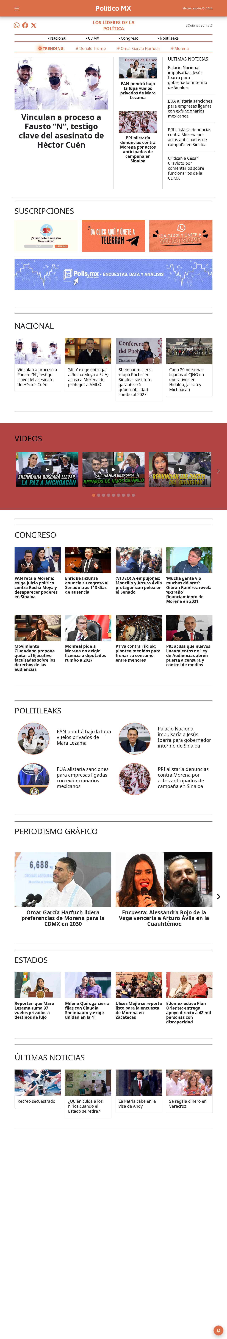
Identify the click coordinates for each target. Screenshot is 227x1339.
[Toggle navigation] (17, 8)
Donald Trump (92, 48)
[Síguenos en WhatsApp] (17, 25)
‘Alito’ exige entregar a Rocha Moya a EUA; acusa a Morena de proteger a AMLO (88, 377)
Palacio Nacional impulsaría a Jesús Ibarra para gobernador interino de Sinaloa (187, 77)
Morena (182, 48)
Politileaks (169, 38)
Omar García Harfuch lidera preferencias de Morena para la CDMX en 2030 (62, 918)
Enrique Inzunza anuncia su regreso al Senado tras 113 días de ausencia (87, 585)
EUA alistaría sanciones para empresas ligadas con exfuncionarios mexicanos (190, 108)
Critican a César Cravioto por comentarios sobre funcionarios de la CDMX (186, 168)
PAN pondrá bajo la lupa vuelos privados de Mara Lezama (138, 90)
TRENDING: (54, 48)
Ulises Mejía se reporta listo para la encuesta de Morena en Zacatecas (139, 1010)
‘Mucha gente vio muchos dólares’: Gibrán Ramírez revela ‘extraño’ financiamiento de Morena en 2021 (189, 589)
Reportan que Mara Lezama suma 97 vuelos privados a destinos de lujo (34, 1010)
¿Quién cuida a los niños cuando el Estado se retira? (85, 1106)
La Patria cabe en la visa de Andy (137, 1103)
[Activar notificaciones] (218, 1330)
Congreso (130, 38)
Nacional (58, 38)
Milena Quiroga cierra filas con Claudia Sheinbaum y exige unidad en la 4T (87, 1010)
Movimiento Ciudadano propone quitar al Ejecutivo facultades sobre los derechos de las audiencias (35, 657)
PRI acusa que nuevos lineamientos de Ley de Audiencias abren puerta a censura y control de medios (188, 655)
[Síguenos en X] (34, 25)
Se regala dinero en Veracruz (188, 1103)
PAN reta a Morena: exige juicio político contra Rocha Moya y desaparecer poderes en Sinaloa (36, 587)
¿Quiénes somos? (199, 25)
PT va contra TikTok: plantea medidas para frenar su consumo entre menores (138, 653)
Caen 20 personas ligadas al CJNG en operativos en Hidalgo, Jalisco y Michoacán (186, 379)
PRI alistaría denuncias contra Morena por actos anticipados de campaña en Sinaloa (138, 149)
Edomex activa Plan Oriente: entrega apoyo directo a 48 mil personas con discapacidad (188, 1012)
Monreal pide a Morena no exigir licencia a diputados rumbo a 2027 (85, 653)
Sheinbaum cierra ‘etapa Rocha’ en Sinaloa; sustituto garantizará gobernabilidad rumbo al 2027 (136, 382)
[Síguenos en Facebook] (25, 25)
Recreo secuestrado (36, 1101)
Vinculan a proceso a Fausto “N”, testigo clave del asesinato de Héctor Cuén (61, 131)
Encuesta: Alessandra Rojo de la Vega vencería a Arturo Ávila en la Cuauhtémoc (164, 918)
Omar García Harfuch (140, 48)
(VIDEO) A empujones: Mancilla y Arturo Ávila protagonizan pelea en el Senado (139, 585)
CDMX (93, 38)
